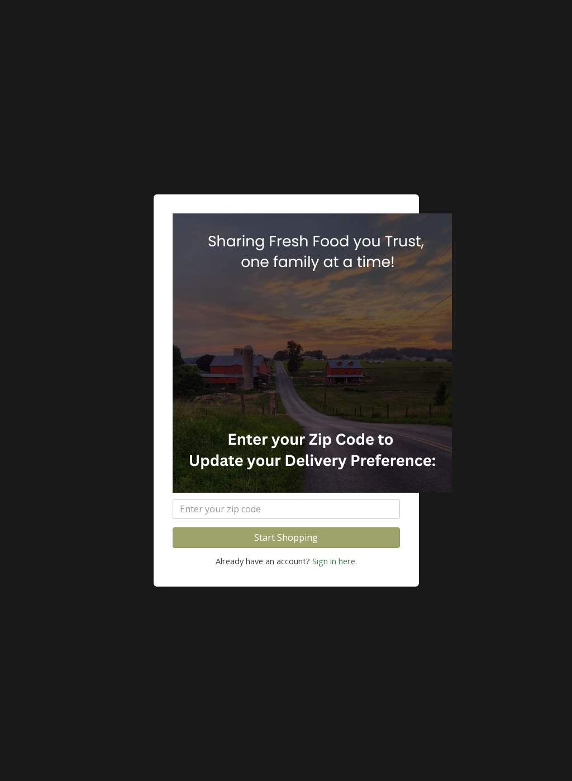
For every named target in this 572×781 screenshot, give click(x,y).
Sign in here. (334, 561)
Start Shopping (286, 537)
